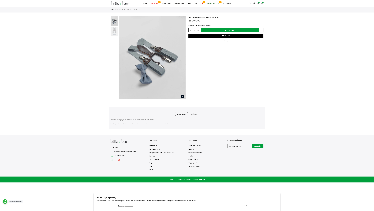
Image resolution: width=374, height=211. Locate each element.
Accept (186, 206)
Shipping (191, 25)
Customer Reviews (194, 146)
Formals (152, 156)
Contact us (192, 156)
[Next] (182, 58)
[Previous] (122, 58)
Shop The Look (154, 159)
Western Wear (179, 3)
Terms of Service (194, 166)
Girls (195, 3)
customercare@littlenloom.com (125, 152)
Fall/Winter (153, 146)
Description (181, 114)
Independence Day (214, 3)
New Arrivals (155, 3)
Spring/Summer (155, 149)
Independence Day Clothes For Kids (162, 153)
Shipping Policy (193, 163)
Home (145, 3)
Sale (202, 3)
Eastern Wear (166, 3)
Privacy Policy (193, 159)
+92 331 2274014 (119, 156)
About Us (191, 149)
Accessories (227, 3)
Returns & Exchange (195, 153)
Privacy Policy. (191, 201)
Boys (189, 3)
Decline (246, 206)
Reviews (194, 114)
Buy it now (226, 36)
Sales (151, 170)
